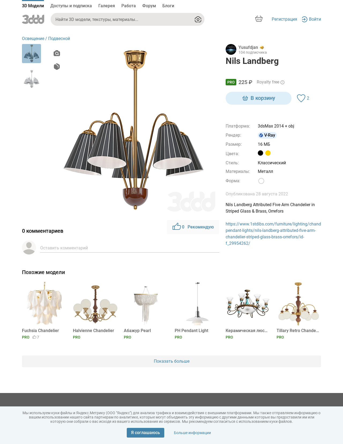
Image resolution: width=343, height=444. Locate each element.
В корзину (263, 98)
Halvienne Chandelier (93, 330)
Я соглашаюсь (145, 432)
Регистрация (284, 19)
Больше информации (192, 433)
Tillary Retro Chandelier (298, 330)
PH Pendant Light (191, 330)
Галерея (106, 5)
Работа (128, 5)
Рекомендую (198, 227)
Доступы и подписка (71, 5)
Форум (149, 5)
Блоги (168, 5)
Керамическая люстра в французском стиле (247, 330)
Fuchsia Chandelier (40, 330)
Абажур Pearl (137, 330)
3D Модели (33, 5)
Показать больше (171, 361)
